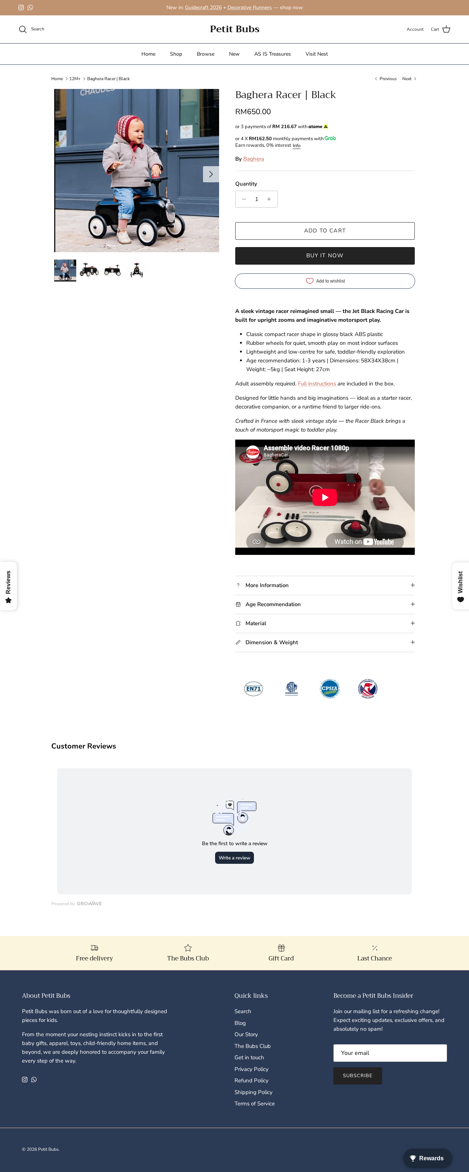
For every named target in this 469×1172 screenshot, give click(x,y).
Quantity (246, 183)
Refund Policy (251, 1080)
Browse (205, 54)
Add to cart (325, 230)
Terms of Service (254, 1103)
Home (148, 54)
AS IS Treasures (272, 54)
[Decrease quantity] (242, 199)
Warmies (165, 7)
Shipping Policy (253, 1092)
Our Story (246, 1034)
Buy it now (325, 255)
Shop (176, 54)
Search (242, 1011)
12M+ (75, 78)
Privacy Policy (251, 1069)
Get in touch (249, 1057)
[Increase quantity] (271, 199)
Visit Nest (317, 54)
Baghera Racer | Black (108, 78)
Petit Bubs (48, 1149)
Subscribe (358, 1075)
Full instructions (317, 383)
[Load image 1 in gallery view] (136, 170)
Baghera (253, 159)
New (234, 54)
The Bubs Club (252, 1046)
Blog (240, 1023)
